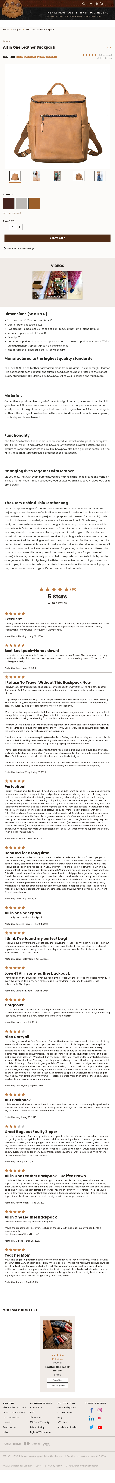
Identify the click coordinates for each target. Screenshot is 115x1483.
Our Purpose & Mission (14, 1412)
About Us (8, 1403)
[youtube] (100, 1427)
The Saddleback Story (14, 1407)
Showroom (35, 1417)
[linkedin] (91, 1419)
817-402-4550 (10, 1456)
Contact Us (36, 1407)
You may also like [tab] (20, 1310)
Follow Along (66, 1403)
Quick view (57, 1380)
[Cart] (101, 4)
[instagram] (100, 1411)
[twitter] (91, 1427)
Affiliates (62, 1422)
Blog (60, 1417)
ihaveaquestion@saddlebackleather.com (42, 1456)
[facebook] (91, 1411)
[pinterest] (100, 1419)
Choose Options (57, 1385)
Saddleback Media (67, 1427)
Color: (8, 194)
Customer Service (41, 1403)
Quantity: (8, 221)
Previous (8, 115)
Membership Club (67, 1407)
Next (107, 115)
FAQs (32, 1412)
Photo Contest (65, 1412)
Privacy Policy (37, 1427)
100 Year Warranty (39, 1422)
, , (86, 1456)
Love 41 (6, 1422)
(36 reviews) (105, 55)
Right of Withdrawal (40, 1432)
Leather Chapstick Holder (57, 1368)
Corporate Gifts (11, 1417)
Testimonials (9, 1427)
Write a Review (104, 58)
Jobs (5, 1432)
